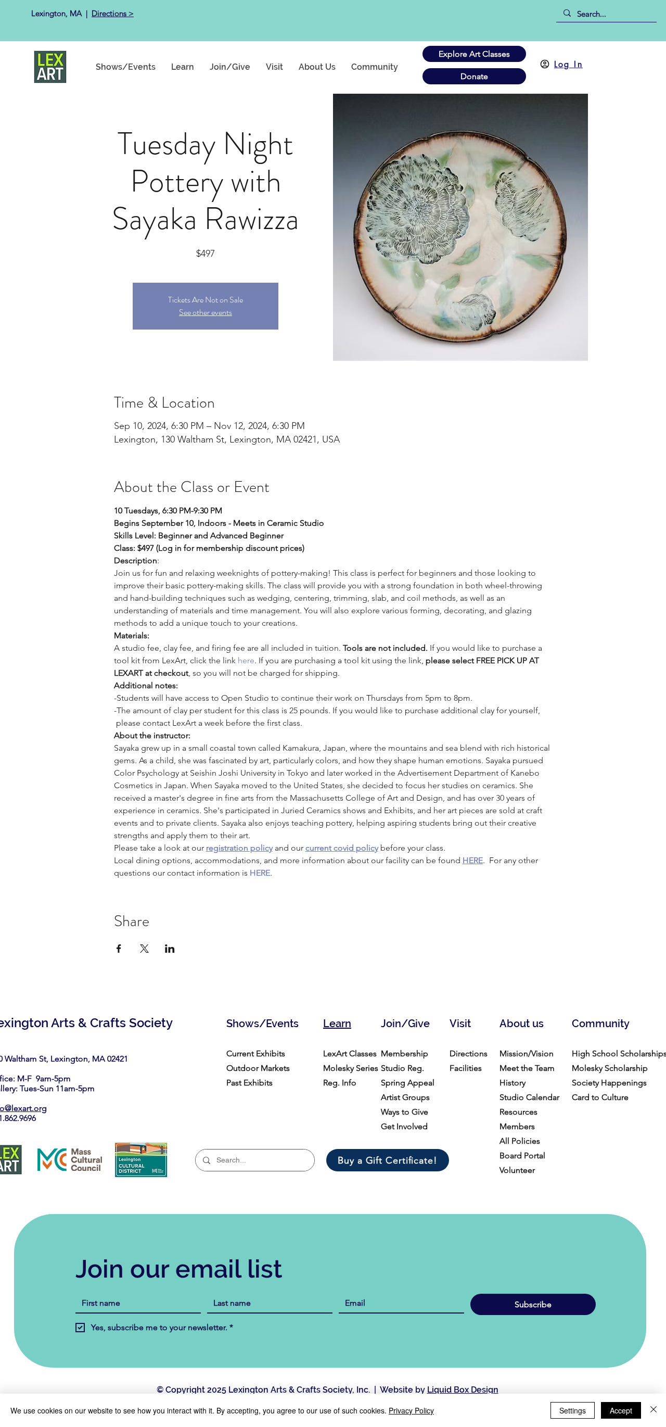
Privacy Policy (411, 1410)
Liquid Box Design (462, 1390)
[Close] (653, 1410)
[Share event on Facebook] (119, 948)
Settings (572, 1410)
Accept (621, 1410)
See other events (205, 312)
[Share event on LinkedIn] (170, 948)
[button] (374, 67)
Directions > (113, 13)
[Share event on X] (144, 948)
